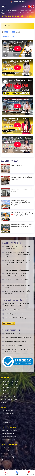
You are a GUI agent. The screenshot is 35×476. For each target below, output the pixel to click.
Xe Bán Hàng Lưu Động (9, 399)
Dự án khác (4, 419)
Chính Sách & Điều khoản (9, 431)
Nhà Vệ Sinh (5, 402)
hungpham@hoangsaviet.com (20, 338)
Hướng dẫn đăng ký (7, 457)
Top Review (13, 10)
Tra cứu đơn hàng (6, 454)
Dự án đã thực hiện (7, 410)
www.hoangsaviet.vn (18, 341)
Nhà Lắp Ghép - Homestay (9, 381)
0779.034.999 (9, 32)
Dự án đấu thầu (6, 422)
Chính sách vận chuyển (8, 437)
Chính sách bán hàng (8, 451)
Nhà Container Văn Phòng (9, 384)
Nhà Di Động (5, 393)
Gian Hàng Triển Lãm (8, 396)
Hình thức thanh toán (8, 440)
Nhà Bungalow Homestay (9, 387)
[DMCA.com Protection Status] (8, 324)
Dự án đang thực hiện (8, 413)
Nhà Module (5, 390)
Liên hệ (3, 460)
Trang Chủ (4, 10)
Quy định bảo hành (7, 448)
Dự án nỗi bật (5, 416)
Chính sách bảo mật (7, 434)
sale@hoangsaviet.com (11, 36)
